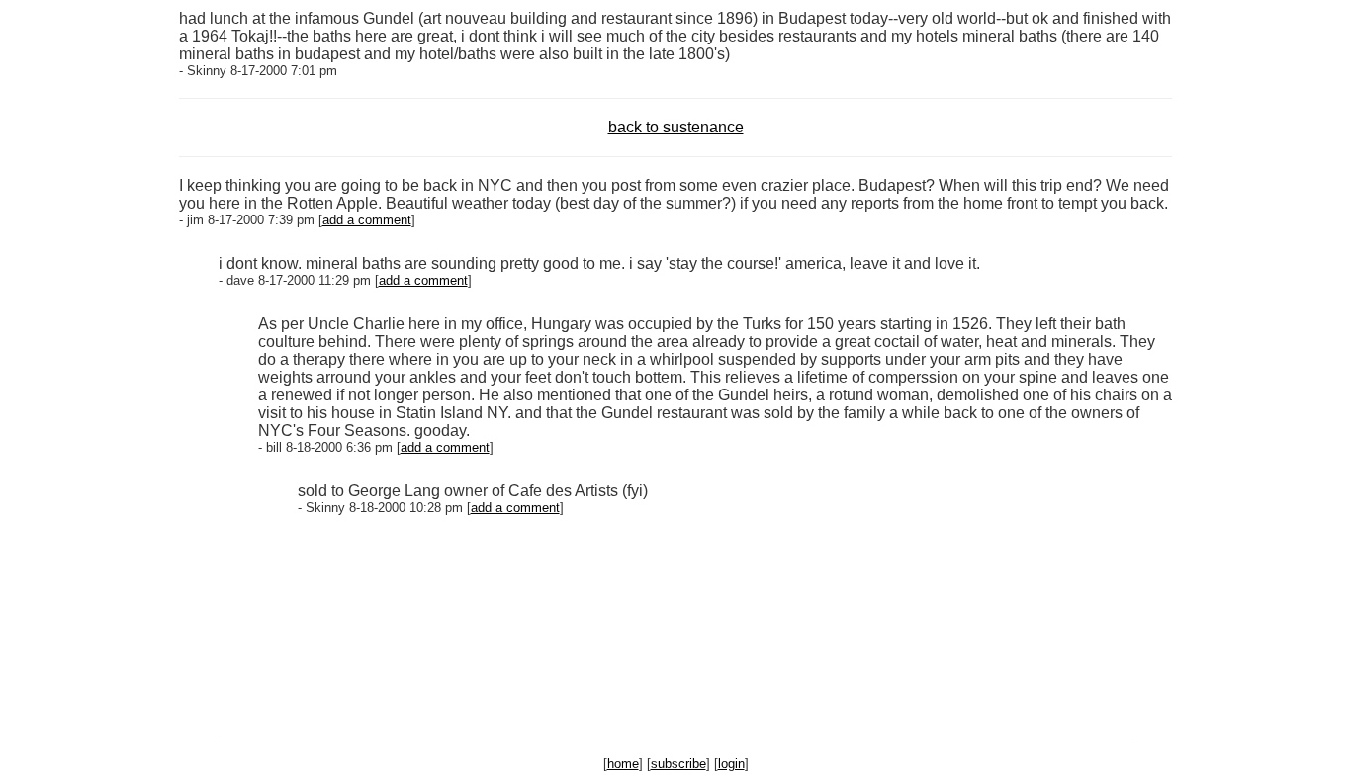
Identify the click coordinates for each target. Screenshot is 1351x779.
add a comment (366, 220)
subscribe (678, 763)
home (623, 763)
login (731, 763)
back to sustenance (676, 127)
